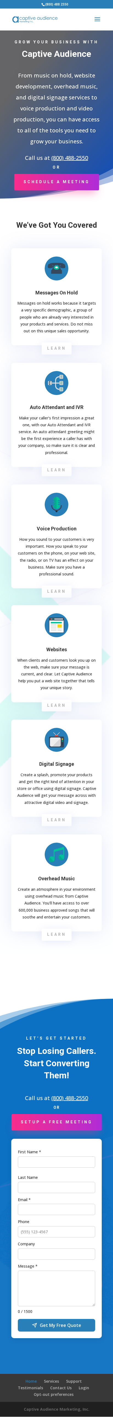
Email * (24, 1199)
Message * (28, 1266)
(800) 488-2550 (69, 158)
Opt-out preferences (54, 1394)
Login (84, 1387)
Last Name (28, 1177)
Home (31, 1381)
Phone (23, 1221)
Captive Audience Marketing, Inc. (56, 1409)
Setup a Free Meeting (56, 1122)
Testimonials (30, 1387)
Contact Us (61, 1387)
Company (26, 1243)
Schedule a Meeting (57, 182)
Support (74, 1381)
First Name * (29, 1151)
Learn (56, 348)
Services (51, 1381)
